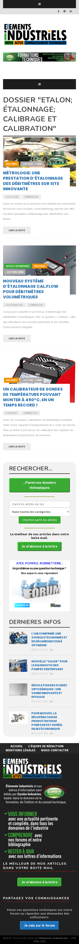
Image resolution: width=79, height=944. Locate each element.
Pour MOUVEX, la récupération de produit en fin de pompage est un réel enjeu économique (47, 721)
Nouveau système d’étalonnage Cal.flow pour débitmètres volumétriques (30, 289)
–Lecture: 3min (14, 272)
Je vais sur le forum (39, 925)
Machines (11, 163)
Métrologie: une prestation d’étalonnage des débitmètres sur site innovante (33, 181)
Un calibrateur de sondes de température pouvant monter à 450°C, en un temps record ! (33, 397)
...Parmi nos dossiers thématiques (39, 485)
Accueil (17, 746)
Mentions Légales (20, 750)
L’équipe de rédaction (46, 746)
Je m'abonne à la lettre (39, 546)
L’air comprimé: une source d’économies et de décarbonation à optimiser (49, 639)
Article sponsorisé (17, 266)
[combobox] (39, 504)
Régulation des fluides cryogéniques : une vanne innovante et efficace (49, 691)
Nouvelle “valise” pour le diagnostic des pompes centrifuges (49, 665)
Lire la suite (17, 230)
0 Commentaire (31, 196)
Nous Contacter (54, 750)
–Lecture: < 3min (32, 163)
